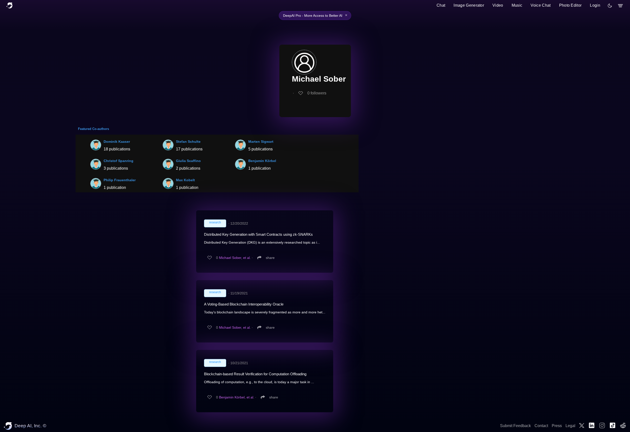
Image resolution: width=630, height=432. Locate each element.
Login (595, 5)
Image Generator (469, 5)
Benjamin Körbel (262, 161)
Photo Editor (570, 5)
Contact (541, 426)
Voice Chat (541, 5)
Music (517, 5)
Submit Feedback (515, 426)
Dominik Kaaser (117, 142)
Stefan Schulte (188, 142)
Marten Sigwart (260, 142)
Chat (441, 5)
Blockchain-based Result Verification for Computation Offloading (255, 374)
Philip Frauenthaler (120, 180)
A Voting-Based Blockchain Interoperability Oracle (244, 304)
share (270, 258)
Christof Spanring (118, 161)
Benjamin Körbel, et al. (236, 397)
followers (316, 93)
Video (497, 5)
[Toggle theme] (610, 6)
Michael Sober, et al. (235, 258)
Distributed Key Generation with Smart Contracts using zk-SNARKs (258, 234)
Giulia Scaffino (188, 161)
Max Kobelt (185, 180)
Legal (570, 426)
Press (557, 426)
